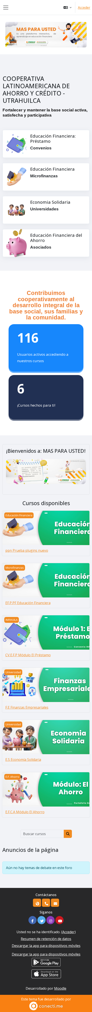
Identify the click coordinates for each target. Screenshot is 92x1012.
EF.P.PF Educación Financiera (27, 602)
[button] (67, 7)
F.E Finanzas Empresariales (26, 707)
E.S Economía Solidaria (23, 759)
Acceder (84, 7)
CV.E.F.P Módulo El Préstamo (28, 655)
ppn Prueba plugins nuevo (26, 550)
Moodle (60, 988)
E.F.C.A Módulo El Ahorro (25, 812)
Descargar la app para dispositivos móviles (46, 945)
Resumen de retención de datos (46, 938)
